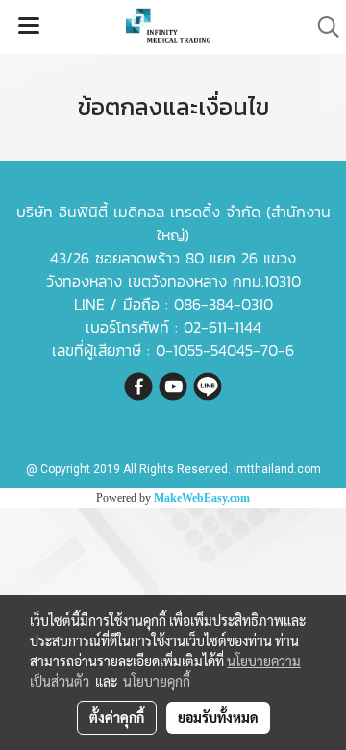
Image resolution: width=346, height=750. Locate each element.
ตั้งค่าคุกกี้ (116, 717)
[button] (322, 27)
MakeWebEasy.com (202, 498)
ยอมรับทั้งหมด (218, 717)
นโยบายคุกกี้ (156, 680)
